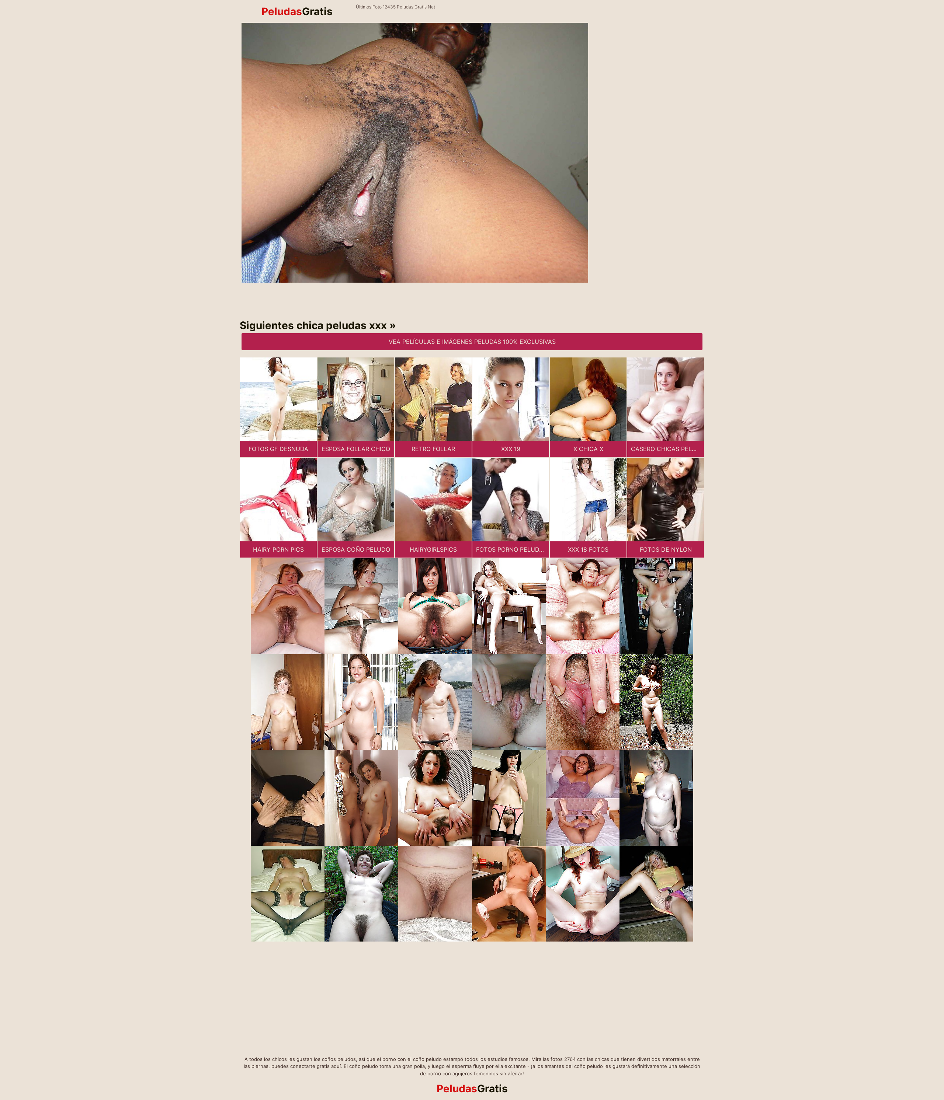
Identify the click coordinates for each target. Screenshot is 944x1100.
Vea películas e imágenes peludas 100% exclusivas (472, 341)
